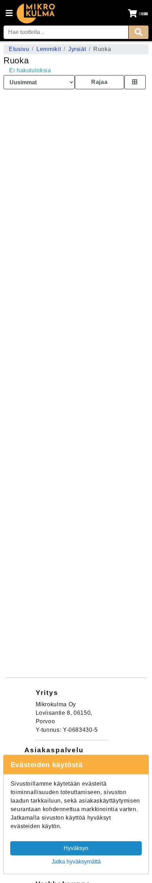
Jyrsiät (77, 49)
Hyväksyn (76, 848)
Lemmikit (48, 49)
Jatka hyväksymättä (76, 862)
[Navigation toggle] (9, 14)
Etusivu (19, 49)
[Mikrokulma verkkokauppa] (36, 13)
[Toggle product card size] (135, 82)
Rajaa (99, 82)
